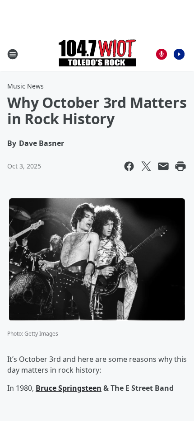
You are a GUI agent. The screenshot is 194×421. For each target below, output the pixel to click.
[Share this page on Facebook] (129, 166)
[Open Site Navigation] (12, 54)
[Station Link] (97, 54)
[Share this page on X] (146, 166)
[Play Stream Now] (179, 54)
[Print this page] (180, 166)
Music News (25, 86)
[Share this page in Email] (163, 166)
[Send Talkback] (161, 54)
